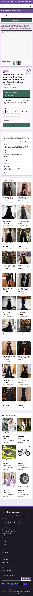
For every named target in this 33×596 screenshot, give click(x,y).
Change (27, 100)
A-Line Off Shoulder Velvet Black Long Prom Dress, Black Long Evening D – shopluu (8, 243)
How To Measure (24, 120)
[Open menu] (2, 6)
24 (15, 115)
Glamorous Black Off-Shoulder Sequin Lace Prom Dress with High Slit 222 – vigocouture (23, 266)
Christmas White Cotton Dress (8, 433)
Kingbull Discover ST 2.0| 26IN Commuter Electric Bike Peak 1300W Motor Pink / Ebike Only (23, 460)
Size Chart (6, 120)
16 (26, 111)
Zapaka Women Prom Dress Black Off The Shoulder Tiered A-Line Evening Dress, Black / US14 (24, 243)
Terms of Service (6, 565)
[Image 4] (18, 63)
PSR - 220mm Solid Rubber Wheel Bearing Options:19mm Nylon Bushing (23, 487)
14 (22, 111)
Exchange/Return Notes (9, 160)
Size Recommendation (15, 120)
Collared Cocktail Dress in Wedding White (23, 433)
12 (18, 111)
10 (15, 111)
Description (6, 135)
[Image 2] (9, 63)
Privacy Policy (5, 562)
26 (18, 115)
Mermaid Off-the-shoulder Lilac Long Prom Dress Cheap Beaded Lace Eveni (9, 487)
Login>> (7, 442)
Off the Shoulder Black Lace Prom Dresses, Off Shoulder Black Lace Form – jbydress (24, 220)
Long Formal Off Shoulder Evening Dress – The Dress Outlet (23, 402)
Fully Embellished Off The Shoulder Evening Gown (23, 198)
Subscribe (26, 578)
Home (2, 25)
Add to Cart (16, 20)
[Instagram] (7, 522)
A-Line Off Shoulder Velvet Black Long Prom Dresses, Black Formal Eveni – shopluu (8, 220)
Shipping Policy (5, 567)
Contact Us (4, 547)
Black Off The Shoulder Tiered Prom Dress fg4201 (23, 334)
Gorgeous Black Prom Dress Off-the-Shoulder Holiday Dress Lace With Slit (24, 357)
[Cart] (30, 6)
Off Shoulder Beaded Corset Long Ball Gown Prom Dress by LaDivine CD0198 (9, 402)
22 (11, 115)
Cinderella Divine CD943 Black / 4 (8, 289)
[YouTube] (10, 522)
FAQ (3, 549)
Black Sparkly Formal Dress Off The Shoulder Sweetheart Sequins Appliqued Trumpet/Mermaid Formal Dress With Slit (9, 357)
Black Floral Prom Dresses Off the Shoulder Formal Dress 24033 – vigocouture (9, 334)
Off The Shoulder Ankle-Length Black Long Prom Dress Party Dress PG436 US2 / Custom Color (23, 289)
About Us (4, 544)
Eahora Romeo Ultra (7, 459)
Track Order (5, 552)
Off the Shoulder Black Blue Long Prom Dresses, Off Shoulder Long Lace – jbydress (9, 380)
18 (4, 115)
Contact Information (7, 570)
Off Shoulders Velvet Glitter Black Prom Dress (9, 311)
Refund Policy (5, 559)
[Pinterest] (21, 522)
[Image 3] (14, 63)
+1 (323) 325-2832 (6, 533)
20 (7, 115)
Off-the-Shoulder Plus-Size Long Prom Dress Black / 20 (9, 266)
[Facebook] (3, 522)
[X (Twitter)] (18, 522)
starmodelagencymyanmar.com (10, 11)
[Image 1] (4, 63)
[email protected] (8, 169)
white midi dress (10, 25)
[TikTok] (14, 522)
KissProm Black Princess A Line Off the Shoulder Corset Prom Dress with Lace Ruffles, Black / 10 (9, 198)
